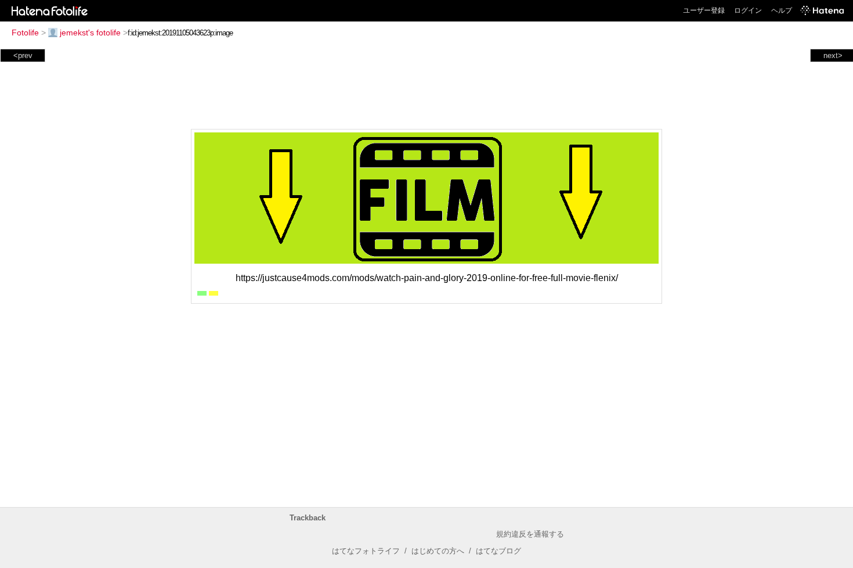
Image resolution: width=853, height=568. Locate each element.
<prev (22, 55)
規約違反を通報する (530, 534)
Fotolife (25, 32)
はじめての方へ (437, 551)
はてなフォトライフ (366, 551)
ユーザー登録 (704, 10)
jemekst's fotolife (90, 32)
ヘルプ (781, 10)
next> (833, 55)
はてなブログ (498, 551)
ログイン (748, 10)
